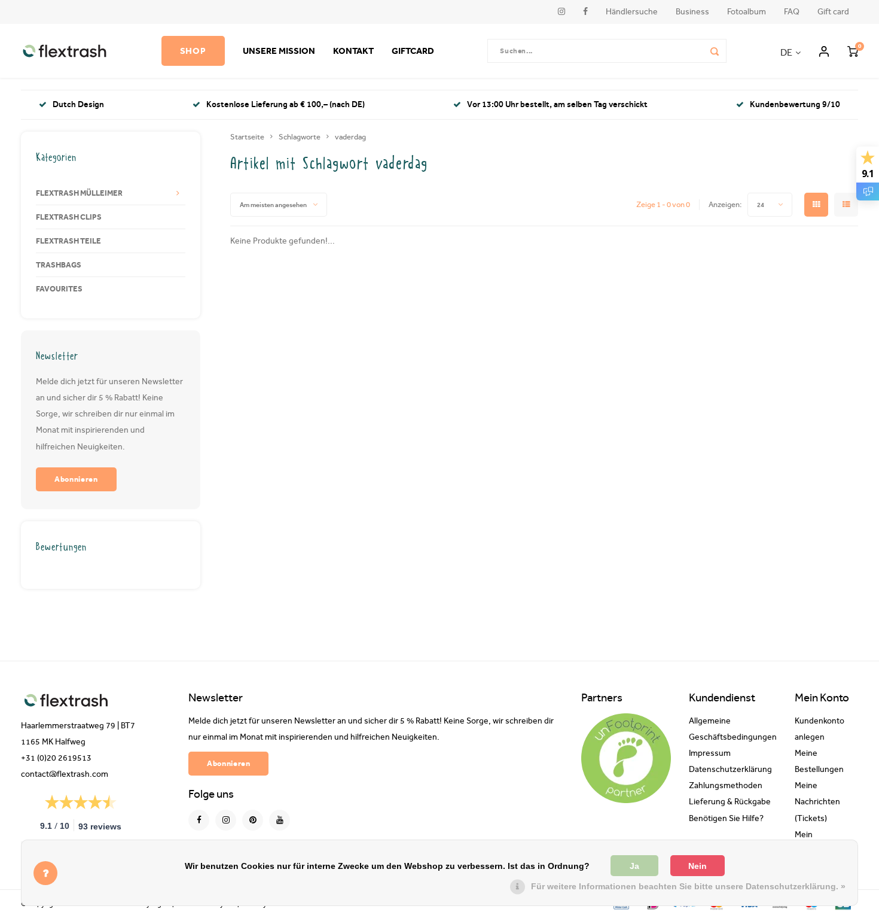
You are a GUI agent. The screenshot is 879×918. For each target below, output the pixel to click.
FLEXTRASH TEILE (68, 240)
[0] (852, 51)
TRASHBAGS (58, 264)
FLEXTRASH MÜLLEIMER (79, 192)
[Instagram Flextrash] (225, 820)
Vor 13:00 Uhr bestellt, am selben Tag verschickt (557, 104)
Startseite (247, 136)
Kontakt (353, 50)
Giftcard (413, 50)
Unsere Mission (279, 50)
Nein (697, 866)
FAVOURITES (59, 288)
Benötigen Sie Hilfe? (726, 818)
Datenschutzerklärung (730, 769)
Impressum (710, 753)
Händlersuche (632, 12)
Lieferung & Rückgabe (730, 802)
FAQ (791, 12)
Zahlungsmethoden (725, 786)
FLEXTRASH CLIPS (69, 216)
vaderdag (350, 136)
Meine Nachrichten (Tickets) (817, 802)
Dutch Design (78, 104)
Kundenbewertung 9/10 (795, 104)
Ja (634, 866)
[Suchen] (715, 51)
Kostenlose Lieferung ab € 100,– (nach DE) (285, 104)
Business (692, 12)
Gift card (833, 12)
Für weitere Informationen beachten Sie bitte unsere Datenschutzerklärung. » (688, 886)
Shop (193, 50)
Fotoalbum (746, 12)
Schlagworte (300, 136)
